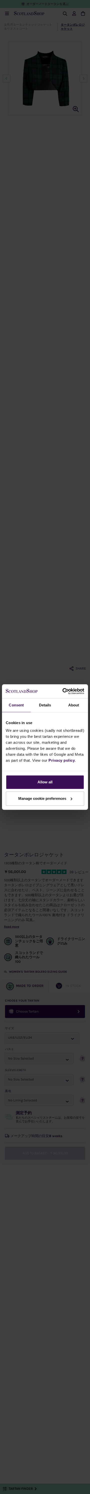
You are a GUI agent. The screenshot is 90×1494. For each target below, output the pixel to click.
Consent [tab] (16, 705)
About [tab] (73, 705)
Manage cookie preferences (42, 798)
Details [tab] (45, 705)
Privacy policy (61, 760)
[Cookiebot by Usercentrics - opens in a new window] (63, 691)
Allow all (45, 782)
